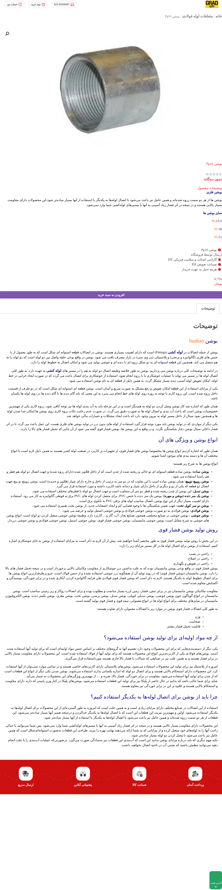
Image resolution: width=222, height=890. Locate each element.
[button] (7, 34)
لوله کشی (175, 352)
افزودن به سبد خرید (111, 295)
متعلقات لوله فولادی (197, 16)
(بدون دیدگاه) (213, 179)
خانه (218, 16)
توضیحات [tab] (208, 308)
